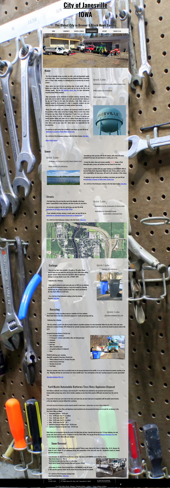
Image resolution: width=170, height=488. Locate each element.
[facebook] (121, 484)
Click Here (85, 136)
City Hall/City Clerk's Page (69, 90)
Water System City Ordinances (102, 90)
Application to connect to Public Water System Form (109, 84)
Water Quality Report (100, 97)
